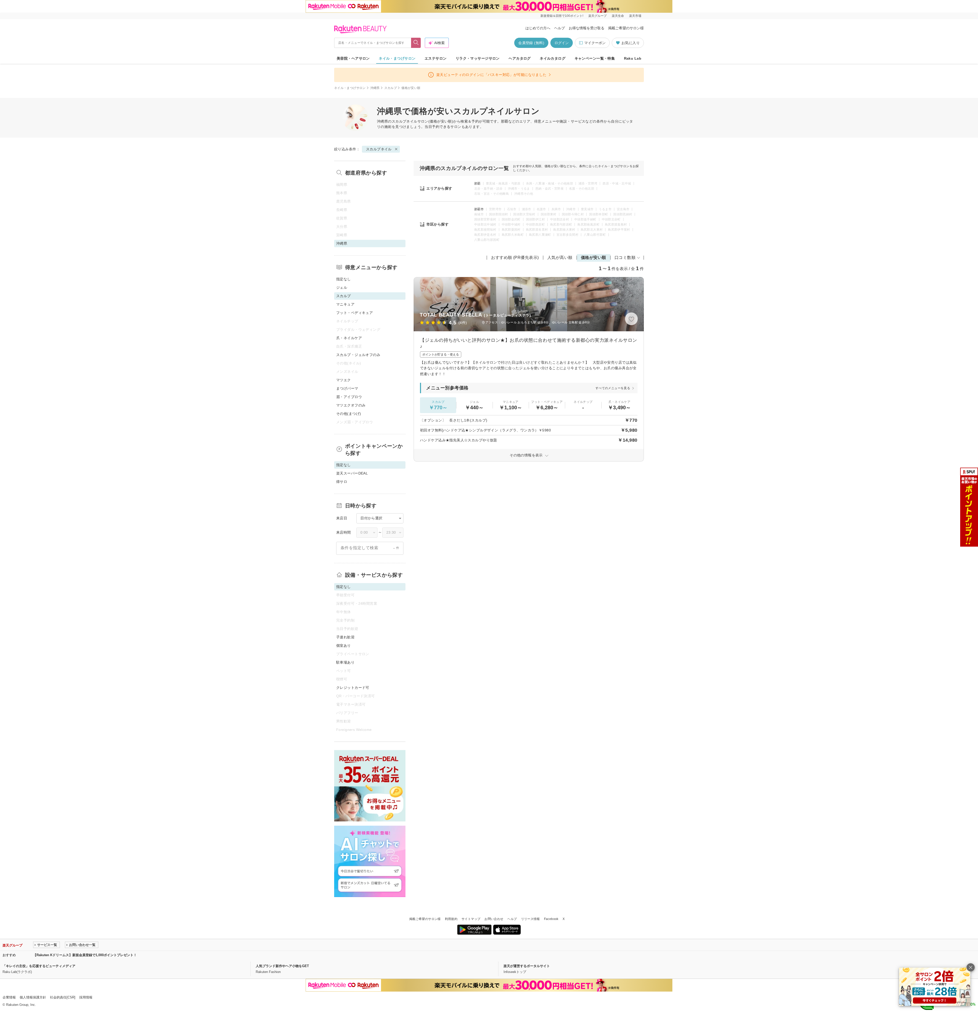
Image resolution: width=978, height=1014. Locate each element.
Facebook (551, 919)
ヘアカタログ (520, 58)
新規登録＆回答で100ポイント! (561, 16)
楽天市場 (635, 16)
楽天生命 (618, 16)
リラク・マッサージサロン (478, 58)
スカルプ (390, 88)
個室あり (343, 645)
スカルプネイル (404, 121)
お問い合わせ (493, 919)
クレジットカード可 (352, 688)
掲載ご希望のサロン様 (626, 28)
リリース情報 (530, 919)
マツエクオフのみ (350, 405)
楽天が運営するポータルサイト (527, 966)
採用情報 (85, 997)
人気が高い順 (560, 257)
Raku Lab (632, 58)
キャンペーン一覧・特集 (595, 58)
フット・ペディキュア (354, 313)
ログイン (561, 43)
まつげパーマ (347, 388)
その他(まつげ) (348, 414)
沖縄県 (375, 88)
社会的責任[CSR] (62, 997)
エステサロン (436, 58)
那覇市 (479, 209)
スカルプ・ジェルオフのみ (358, 355)
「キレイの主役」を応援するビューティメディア (39, 966)
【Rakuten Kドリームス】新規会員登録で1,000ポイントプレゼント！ (85, 955)
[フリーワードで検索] (416, 43)
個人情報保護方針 (33, 997)
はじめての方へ (537, 28)
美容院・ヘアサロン (353, 58)
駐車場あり (345, 662)
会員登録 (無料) (531, 43)
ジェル (341, 287)
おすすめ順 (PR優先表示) (515, 257)
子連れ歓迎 (345, 637)
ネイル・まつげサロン (397, 58)
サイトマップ (470, 919)
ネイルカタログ (552, 58)
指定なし (343, 279)
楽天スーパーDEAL (352, 473)
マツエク (343, 380)
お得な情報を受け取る (586, 28)
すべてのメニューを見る (612, 388)
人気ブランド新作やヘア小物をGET (282, 966)
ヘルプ (559, 28)
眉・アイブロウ (349, 397)
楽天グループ (597, 16)
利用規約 (451, 919)
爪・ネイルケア (349, 338)
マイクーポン (595, 43)
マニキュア (345, 304)
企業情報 (9, 997)
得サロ (341, 482)
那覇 (477, 183)
